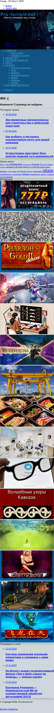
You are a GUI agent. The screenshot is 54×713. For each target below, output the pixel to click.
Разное (10, 65)
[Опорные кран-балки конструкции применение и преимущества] (27, 395)
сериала (50, 174)
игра (9, 171)
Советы (2, 167)
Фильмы (15, 73)
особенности (6, 174)
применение (35, 174)
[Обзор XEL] (27, 549)
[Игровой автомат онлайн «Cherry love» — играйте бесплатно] (27, 580)
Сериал (50, 164)
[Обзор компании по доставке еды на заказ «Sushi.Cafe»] (27, 426)
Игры (13, 70)
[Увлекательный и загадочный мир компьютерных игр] (27, 611)
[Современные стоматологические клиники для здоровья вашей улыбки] (27, 457)
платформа (16, 174)
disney (2, 165)
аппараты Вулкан (14, 167)
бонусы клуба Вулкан (33, 167)
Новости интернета (21, 68)
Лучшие (36, 164)
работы (44, 174)
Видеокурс (16, 164)
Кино (9, 63)
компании (37, 171)
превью (26, 174)
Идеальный (27, 164)
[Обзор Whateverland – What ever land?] (27, 364)
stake (8, 165)
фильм (9, 177)
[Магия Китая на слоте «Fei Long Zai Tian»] (27, 641)
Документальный (20, 75)
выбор (47, 167)
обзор (48, 170)
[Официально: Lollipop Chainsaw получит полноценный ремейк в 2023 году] (27, 302)
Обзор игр (12, 58)
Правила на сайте (20, 55)
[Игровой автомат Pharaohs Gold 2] (27, 272)
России (43, 164)
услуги (3, 177)
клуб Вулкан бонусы (25, 171)
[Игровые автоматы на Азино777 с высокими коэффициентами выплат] (27, 210)
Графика (15, 80)
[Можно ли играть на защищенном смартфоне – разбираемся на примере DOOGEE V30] (27, 241)
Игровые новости (17, 60)
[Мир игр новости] (18, 39)
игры (14, 171)
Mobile (14, 78)
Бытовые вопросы (17, 85)
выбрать (3, 171)
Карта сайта (17, 53)
